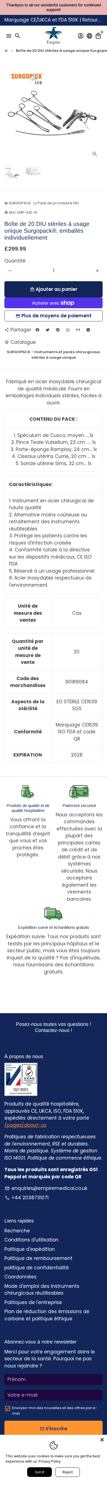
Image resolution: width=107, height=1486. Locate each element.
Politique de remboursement (38, 1258)
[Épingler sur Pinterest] (58, 330)
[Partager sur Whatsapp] (68, 330)
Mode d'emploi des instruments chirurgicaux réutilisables (41, 1290)
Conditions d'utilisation (31, 1239)
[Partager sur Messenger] (88, 330)
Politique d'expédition (29, 1249)
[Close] (102, 1439)
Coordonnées (20, 1276)
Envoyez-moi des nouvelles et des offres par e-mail (54, 1410)
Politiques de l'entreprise (33, 1302)
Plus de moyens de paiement (56, 315)
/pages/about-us (25, 1125)
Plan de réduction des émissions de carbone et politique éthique (46, 1315)
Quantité (15, 260)
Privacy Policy (50, 1461)
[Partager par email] (78, 330)
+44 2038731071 (27, 1197)
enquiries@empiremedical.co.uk (46, 1188)
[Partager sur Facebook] (37, 330)
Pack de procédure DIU (56, 203)
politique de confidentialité (36, 1267)
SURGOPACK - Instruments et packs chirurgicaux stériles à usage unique (53, 354)
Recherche (17, 1230)
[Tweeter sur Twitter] (48, 330)
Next (97, 112)
